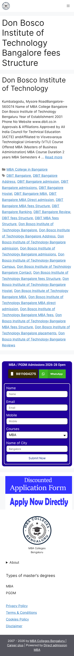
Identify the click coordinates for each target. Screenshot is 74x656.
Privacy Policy (17, 606)
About (14, 562)
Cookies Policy (17, 619)
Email (10, 402)
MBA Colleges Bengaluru (48, 641)
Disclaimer (14, 626)
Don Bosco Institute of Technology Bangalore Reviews (34, 339)
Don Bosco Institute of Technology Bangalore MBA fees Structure (34, 321)
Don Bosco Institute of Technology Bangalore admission (34, 242)
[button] (52, 373)
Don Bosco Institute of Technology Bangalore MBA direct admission (32, 303)
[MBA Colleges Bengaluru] (6, 6)
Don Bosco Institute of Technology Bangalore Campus (34, 260)
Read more (53, 157)
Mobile (11, 415)
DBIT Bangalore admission (38, 182)
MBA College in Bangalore (27, 169)
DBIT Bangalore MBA (30, 194)
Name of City (16, 443)
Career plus (15, 645)
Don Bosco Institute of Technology (34, 84)
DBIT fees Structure (17, 218)
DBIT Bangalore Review (52, 212)
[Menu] (68, 6)
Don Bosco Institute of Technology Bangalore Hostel (35, 285)
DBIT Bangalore (19, 176)
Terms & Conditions (21, 613)
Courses (12, 429)
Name (11, 388)
